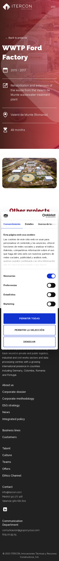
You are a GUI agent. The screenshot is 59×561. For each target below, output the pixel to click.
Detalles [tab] (29, 224)
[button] (51, 5)
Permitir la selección (29, 330)
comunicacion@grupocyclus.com (20, 530)
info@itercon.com (12, 492)
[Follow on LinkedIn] (5, 509)
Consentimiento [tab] (11, 224)
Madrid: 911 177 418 (12, 496)
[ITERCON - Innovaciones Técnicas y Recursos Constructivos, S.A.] (17, 7)
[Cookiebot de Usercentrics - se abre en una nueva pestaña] (42, 216)
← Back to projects (16, 37)
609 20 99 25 (9, 534)
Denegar (29, 341)
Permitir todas (29, 318)
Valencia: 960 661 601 (14, 501)
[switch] (51, 285)
